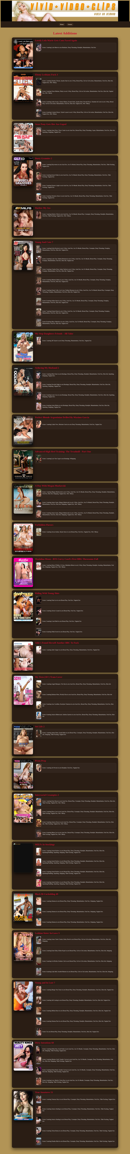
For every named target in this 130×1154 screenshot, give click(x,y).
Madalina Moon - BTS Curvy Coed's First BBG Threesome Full (66, 559)
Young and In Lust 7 (45, 982)
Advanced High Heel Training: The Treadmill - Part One (63, 451)
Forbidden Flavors (44, 525)
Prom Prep (40, 760)
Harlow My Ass (42, 208)
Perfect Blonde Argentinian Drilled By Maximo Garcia (62, 417)
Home (62, 24)
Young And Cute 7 (44, 242)
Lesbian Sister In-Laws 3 (47, 933)
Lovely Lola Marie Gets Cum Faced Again (56, 40)
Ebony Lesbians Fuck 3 (46, 74)
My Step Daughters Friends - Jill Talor (54, 333)
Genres (70, 24)
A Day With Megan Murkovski (50, 485)
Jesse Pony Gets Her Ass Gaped (50, 124)
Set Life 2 (39, 726)
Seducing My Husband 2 (47, 368)
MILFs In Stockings (45, 844)
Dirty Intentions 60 (44, 1042)
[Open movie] (23, 53)
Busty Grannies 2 (43, 158)
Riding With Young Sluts (47, 593)
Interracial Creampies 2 (47, 795)
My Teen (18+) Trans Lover (48, 677)
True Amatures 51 (44, 1092)
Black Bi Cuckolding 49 (46, 894)
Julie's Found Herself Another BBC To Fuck (57, 643)
